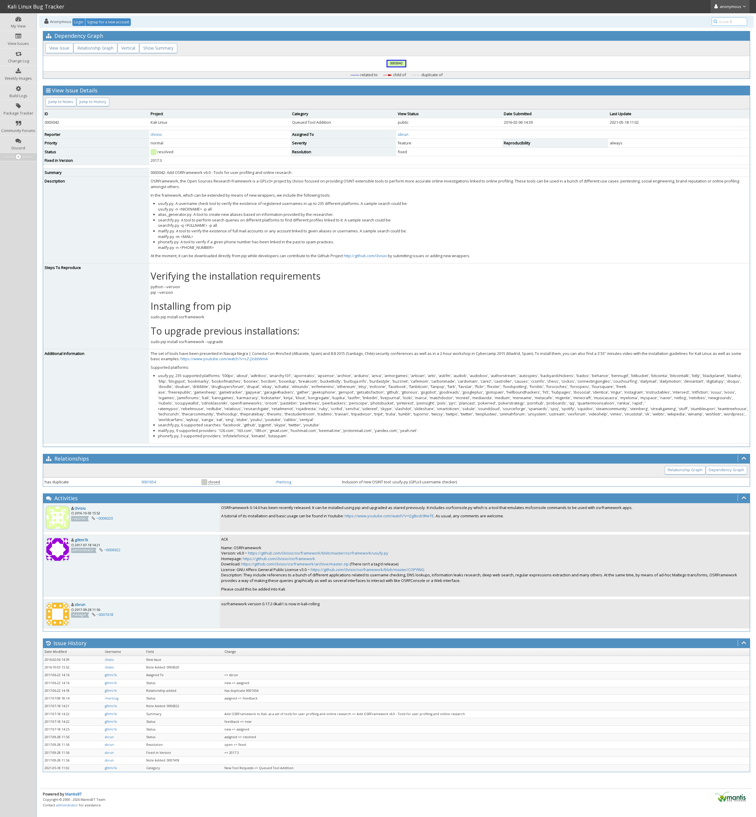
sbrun (403, 134)
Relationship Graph (95, 48)
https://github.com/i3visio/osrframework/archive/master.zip (295, 564)
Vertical (128, 48)
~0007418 (104, 614)
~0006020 (104, 518)
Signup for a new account (108, 22)
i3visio (156, 134)
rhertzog (283, 482)
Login (78, 22)
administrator (67, 805)
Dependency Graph (726, 469)
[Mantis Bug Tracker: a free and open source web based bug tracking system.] (731, 796)
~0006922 (112, 549)
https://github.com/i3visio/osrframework (279, 558)
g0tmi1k (81, 539)
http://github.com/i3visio (365, 255)
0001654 (148, 482)
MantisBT (73, 794)
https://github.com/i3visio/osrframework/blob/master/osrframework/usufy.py (318, 553)
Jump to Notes (60, 101)
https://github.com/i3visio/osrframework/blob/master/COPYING (367, 569)
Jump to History (92, 101)
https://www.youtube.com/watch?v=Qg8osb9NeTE (389, 515)
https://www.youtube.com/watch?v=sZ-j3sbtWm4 (224, 358)
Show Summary (158, 48)
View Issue (59, 48)
